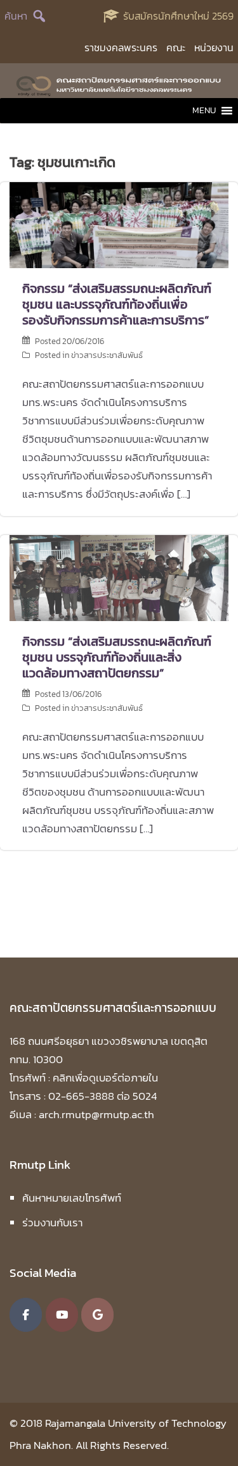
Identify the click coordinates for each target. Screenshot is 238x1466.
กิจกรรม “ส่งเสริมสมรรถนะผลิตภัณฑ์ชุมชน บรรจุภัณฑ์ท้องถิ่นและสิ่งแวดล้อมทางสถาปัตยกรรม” (116, 657)
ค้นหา (15, 15)
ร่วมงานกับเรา (52, 1222)
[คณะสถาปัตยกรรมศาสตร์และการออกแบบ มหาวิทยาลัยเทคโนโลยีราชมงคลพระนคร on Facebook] (26, 1315)
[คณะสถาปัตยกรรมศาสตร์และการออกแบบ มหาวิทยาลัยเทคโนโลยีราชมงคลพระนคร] (119, 84)
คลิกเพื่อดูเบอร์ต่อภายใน (105, 1077)
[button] (204, 110)
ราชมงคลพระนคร (120, 47)
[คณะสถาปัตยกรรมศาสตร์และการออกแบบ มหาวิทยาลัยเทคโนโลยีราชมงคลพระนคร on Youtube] (62, 1315)
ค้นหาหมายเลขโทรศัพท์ (71, 1198)
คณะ (175, 47)
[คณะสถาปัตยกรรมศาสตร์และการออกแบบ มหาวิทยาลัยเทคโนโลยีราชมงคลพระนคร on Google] (97, 1315)
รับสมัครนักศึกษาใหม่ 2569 (178, 15)
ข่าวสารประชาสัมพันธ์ (107, 355)
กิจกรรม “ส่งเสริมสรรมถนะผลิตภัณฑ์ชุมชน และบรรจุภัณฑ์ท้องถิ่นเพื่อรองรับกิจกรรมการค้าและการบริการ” (116, 304)
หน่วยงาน (214, 47)
